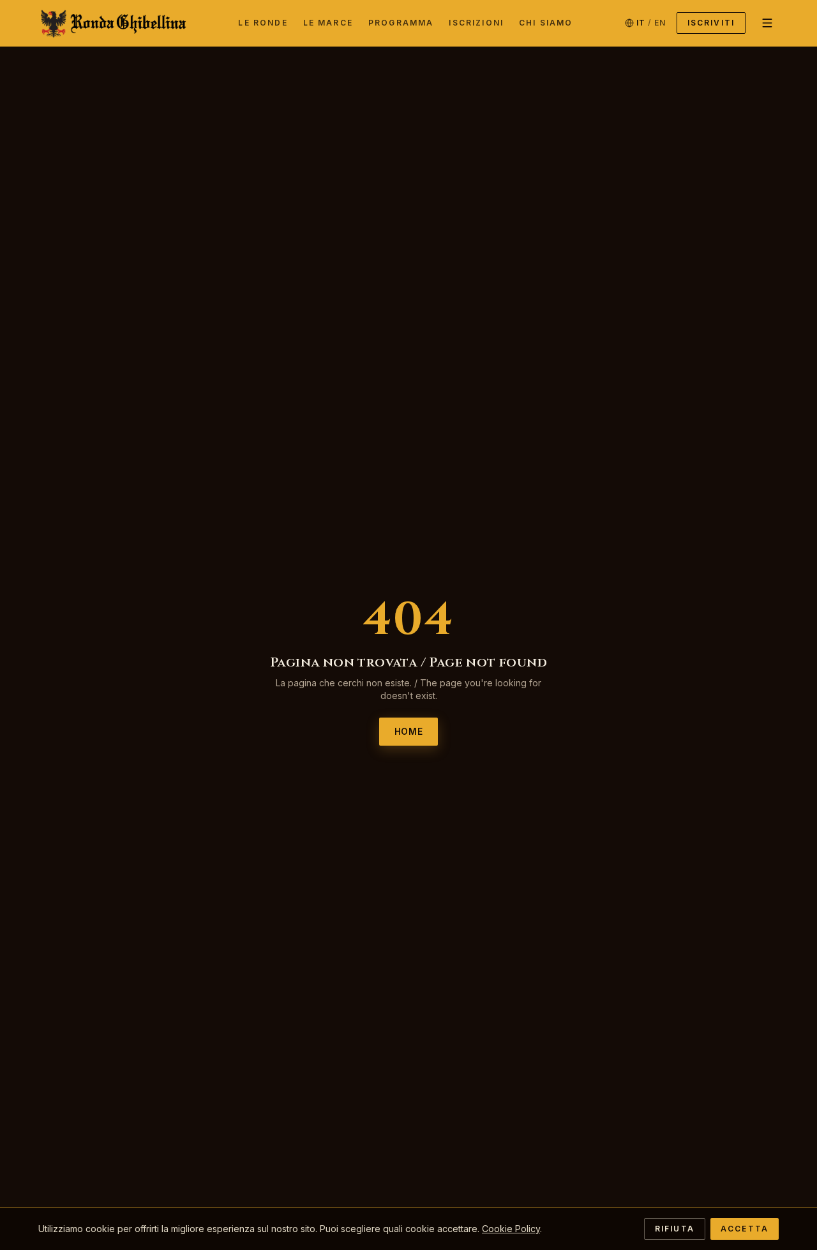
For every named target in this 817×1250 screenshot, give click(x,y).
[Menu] (767, 22)
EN (660, 22)
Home (408, 732)
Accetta (744, 1228)
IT (640, 22)
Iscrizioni (476, 22)
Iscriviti (711, 22)
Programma (400, 22)
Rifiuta (674, 1228)
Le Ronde (262, 22)
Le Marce (328, 22)
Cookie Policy (511, 1228)
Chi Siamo (546, 22)
